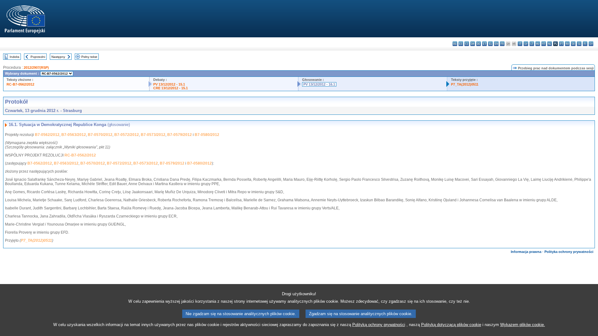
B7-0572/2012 (126, 135)
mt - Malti (543, 43)
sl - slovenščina (579, 43)
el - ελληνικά (490, 43)
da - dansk (472, 43)
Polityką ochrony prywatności (378, 324)
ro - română (567, 43)
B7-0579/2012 (179, 135)
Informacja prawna (526, 252)
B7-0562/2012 (47, 135)
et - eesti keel (484, 43)
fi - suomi (585, 43)
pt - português (561, 43)
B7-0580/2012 (207, 135)
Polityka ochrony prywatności (568, 252)
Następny (58, 56)
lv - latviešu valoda (526, 43)
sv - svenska (591, 43)
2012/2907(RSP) (36, 67)
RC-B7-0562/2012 (20, 84)
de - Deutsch (478, 43)
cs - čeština (466, 43)
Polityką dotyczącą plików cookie (451, 324)
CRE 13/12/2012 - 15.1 (170, 88)
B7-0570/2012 (100, 135)
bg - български (455, 43)
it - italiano (520, 43)
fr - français (502, 43)
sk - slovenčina (573, 43)
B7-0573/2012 (153, 135)
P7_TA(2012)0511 (464, 84)
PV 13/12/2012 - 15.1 (169, 84)
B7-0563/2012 (73, 135)
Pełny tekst (89, 56)
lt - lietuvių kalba (531, 43)
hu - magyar (537, 43)
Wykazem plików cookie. (522, 324)
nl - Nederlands (549, 43)
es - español (460, 43)
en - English (496, 43)
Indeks (14, 56)
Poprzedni (38, 56)
